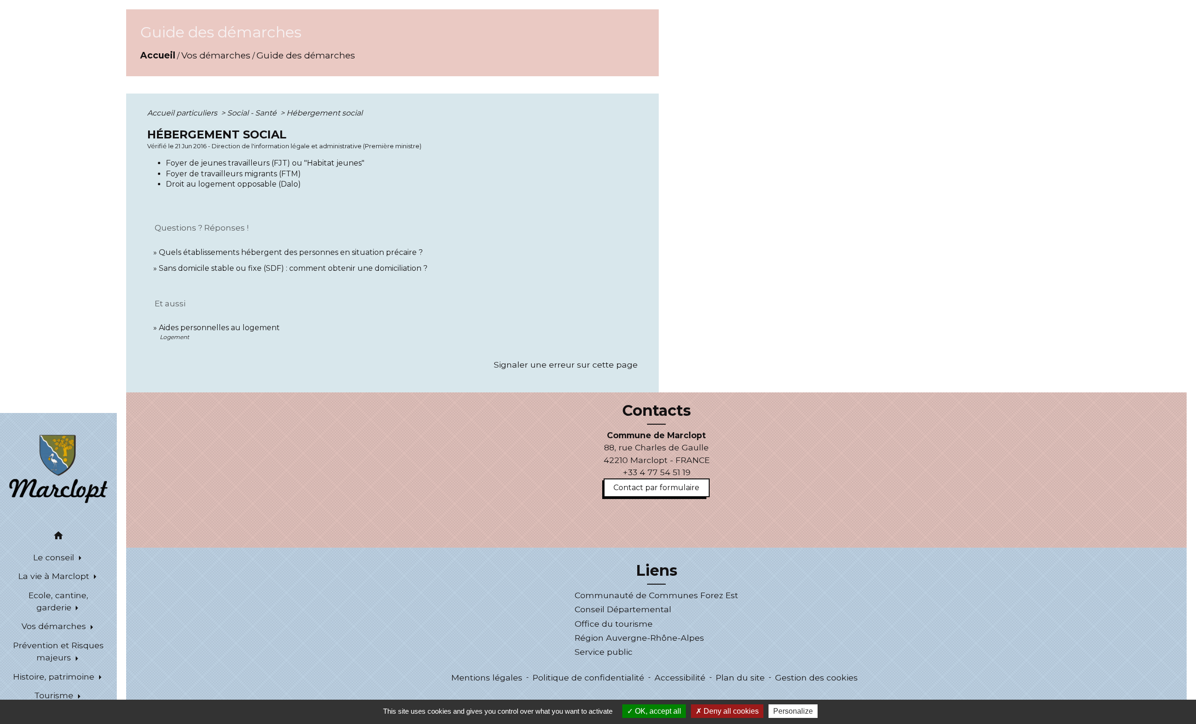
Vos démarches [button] (54, 626)
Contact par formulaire (656, 487)
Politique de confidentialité (588, 677)
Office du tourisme (614, 624)
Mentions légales (486, 677)
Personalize (793, 711)
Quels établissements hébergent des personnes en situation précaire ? (291, 252)
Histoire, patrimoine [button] (55, 676)
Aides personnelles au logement (219, 327)
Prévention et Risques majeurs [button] (58, 651)
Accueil (157, 55)
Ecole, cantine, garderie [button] (58, 601)
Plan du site (740, 677)
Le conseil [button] (55, 557)
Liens (656, 570)
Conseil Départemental (623, 609)
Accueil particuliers (183, 113)
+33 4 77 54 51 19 (657, 472)
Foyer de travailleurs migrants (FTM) (233, 173)
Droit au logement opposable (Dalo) (233, 184)
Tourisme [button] (55, 695)
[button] (58, 537)
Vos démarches (215, 55)
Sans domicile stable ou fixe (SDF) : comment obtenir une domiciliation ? (293, 268)
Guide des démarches (305, 55)
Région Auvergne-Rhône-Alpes (639, 638)
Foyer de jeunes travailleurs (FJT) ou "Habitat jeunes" (265, 163)
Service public (604, 652)
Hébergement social (324, 113)
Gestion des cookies (816, 677)
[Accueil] (58, 468)
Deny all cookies (730, 711)
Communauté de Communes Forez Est (656, 595)
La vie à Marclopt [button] (55, 576)
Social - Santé (252, 113)
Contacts (656, 411)
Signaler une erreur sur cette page (566, 364)
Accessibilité (680, 677)
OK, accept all (657, 711)
